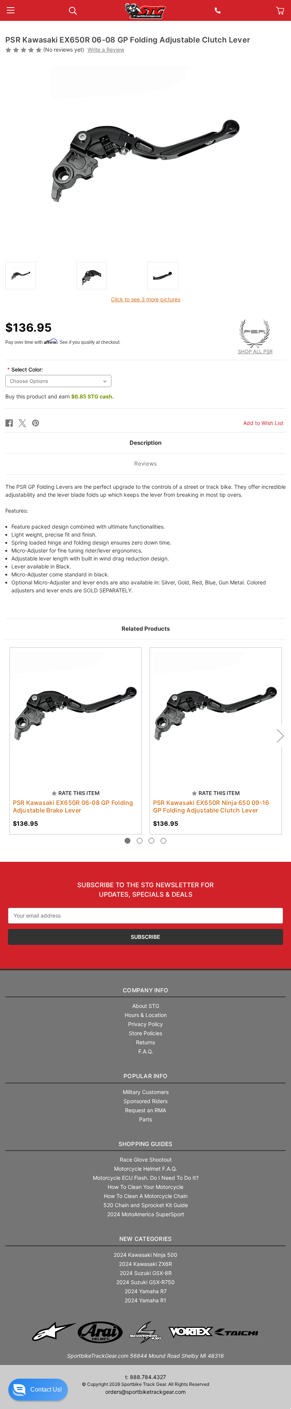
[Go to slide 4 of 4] (163, 841)
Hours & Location (146, 1015)
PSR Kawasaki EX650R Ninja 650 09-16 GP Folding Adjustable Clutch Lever (211, 806)
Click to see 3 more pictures (145, 299)
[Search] (73, 10)
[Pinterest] (35, 423)
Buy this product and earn (59, 396)
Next (280, 735)
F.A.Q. (145, 1051)
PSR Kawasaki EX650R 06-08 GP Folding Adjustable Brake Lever (73, 806)
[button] (38, 1390)
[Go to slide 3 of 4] (151, 841)
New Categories (145, 1238)
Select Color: (25, 369)
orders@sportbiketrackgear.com (145, 1392)
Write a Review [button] (106, 49)
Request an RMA (145, 1110)
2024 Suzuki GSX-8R (146, 1273)
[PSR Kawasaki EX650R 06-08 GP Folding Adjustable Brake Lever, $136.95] (75, 713)
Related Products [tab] (146, 628)
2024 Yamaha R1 (145, 1300)
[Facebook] (9, 423)
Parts (145, 1119)
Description (145, 442)
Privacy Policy (145, 1024)
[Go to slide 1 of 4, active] (127, 841)
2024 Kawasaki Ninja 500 (145, 1255)
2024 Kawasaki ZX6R (145, 1264)
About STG (145, 1006)
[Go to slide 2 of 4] (139, 841)
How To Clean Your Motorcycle (145, 1187)
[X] (22, 423)
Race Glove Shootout (146, 1159)
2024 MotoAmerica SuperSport (145, 1214)
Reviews (145, 463)
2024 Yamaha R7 (146, 1291)
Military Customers (146, 1092)
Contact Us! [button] (46, 1389)
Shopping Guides (146, 1144)
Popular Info (145, 1076)
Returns (145, 1042)
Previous (11, 735)
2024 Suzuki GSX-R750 (145, 1282)
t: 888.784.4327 (145, 1377)
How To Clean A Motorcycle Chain (146, 1196)
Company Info (145, 990)
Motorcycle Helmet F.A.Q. (145, 1168)
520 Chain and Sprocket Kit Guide (145, 1205)
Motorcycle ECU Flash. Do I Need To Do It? (146, 1177)
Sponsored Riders (145, 1101)
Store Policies (145, 1033)
